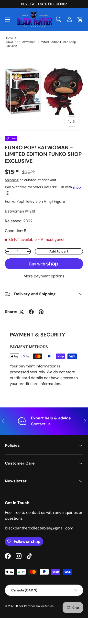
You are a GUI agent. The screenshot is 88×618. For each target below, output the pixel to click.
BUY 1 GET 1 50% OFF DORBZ (44, 4)
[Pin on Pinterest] (41, 312)
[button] (80, 19)
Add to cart (58, 251)
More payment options (44, 276)
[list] (44, 92)
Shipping (12, 180)
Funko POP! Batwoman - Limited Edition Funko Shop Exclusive (40, 44)
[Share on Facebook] (31, 312)
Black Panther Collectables (35, 606)
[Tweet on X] (21, 312)
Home (9, 38)
